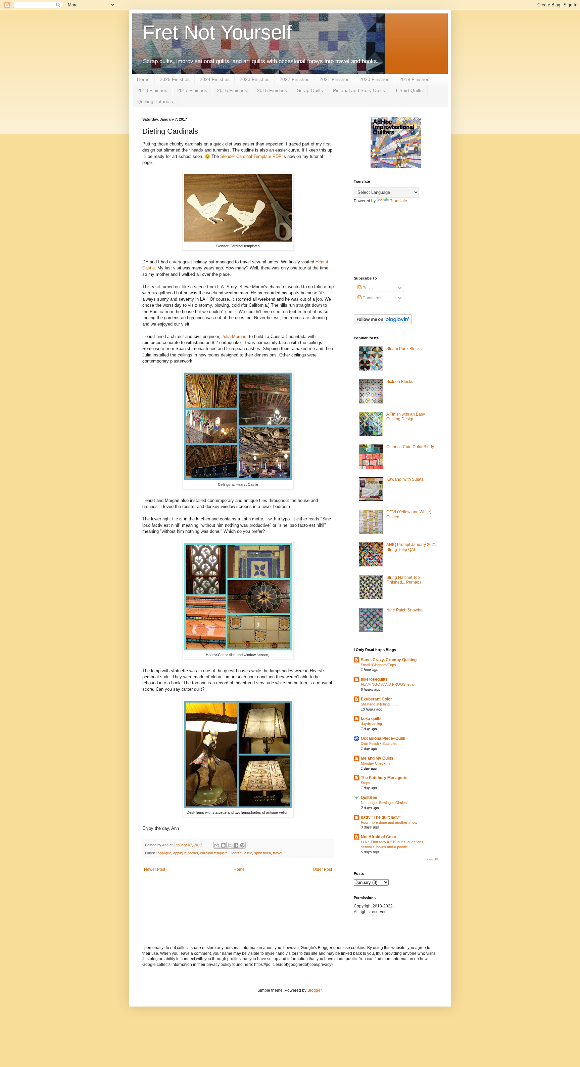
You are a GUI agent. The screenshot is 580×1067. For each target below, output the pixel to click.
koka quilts (371, 718)
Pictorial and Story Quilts (359, 90)
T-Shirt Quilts (409, 90)
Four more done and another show (389, 822)
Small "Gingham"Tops (378, 665)
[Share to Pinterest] (242, 845)
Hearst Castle (241, 853)
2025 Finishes (175, 79)
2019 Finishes (414, 79)
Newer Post (154, 869)
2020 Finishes (374, 79)
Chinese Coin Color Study (410, 446)
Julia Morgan (234, 336)
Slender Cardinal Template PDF (250, 156)
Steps (365, 783)
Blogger (314, 990)
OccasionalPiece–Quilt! (383, 738)
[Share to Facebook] (236, 845)
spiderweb (262, 853)
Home (143, 79)
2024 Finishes (215, 79)
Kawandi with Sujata (405, 479)
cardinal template (214, 853)
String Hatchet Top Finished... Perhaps (404, 580)
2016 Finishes (232, 90)
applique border (185, 853)
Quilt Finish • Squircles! (379, 743)
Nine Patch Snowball (405, 610)
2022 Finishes (294, 79)
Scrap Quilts (310, 90)
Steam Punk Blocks (404, 348)
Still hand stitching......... (380, 704)
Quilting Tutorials (155, 101)
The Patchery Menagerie (384, 777)
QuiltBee (369, 797)
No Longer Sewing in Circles (384, 803)
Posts (367, 288)
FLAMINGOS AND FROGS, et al (387, 684)
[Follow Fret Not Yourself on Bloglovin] (383, 323)
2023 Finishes (255, 79)
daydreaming (371, 724)
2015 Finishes (272, 90)
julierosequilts (374, 679)
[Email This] (216, 845)
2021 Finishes (334, 79)
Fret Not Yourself (217, 32)
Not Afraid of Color (378, 837)
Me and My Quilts (377, 758)
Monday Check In (375, 763)
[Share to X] (229, 845)
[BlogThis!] (223, 845)
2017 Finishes (192, 90)
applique (164, 853)
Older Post (322, 869)
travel (277, 853)
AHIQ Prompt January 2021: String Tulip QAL (411, 547)
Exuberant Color (376, 699)
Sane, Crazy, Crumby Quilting (389, 659)
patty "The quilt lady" (381, 817)
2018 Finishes (152, 90)
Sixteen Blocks (399, 381)
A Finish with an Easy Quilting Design (405, 416)
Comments (371, 298)
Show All (432, 859)
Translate (398, 201)
